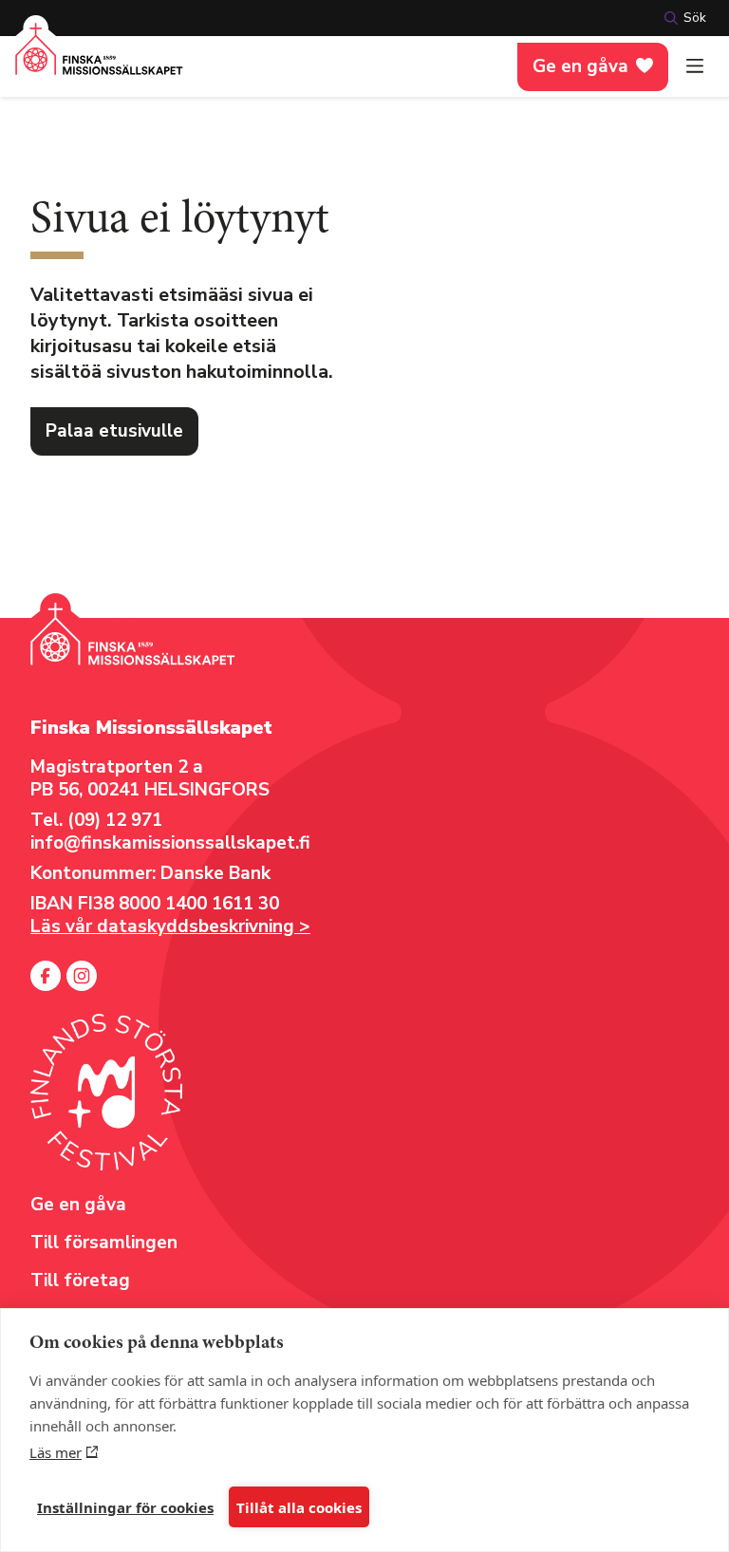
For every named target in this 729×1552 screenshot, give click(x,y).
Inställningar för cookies (125, 1507)
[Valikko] (695, 66)
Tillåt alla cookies (299, 1507)
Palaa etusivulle (114, 431)
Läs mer (55, 1452)
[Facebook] (45, 976)
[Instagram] (81, 976)
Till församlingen (104, 1242)
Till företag (80, 1280)
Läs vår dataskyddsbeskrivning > (170, 926)
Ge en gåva (580, 66)
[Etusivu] (99, 60)
